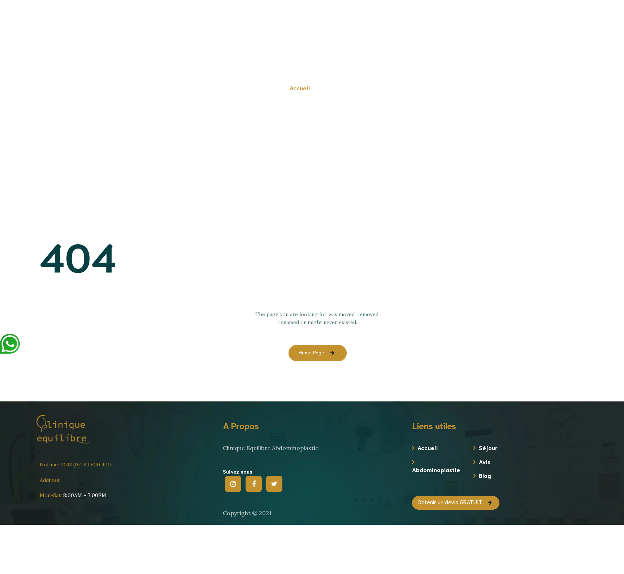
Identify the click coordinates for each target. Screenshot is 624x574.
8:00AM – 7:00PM (73, 495)
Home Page (311, 352)
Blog (485, 475)
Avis (484, 461)
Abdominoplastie (435, 469)
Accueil (427, 447)
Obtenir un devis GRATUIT (535, 35)
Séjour (488, 447)
